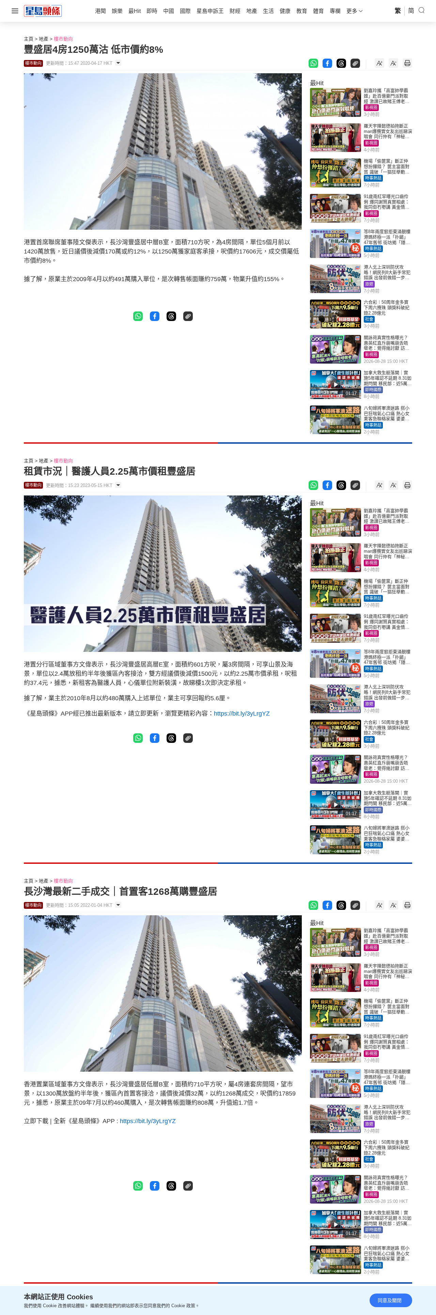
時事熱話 (373, 178)
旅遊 (369, 284)
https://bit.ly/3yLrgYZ (242, 713)
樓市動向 (63, 39)
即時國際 (373, 390)
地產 (43, 39)
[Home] (43, 10)
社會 (369, 319)
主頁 (28, 39)
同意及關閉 (390, 1300)
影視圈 (371, 108)
